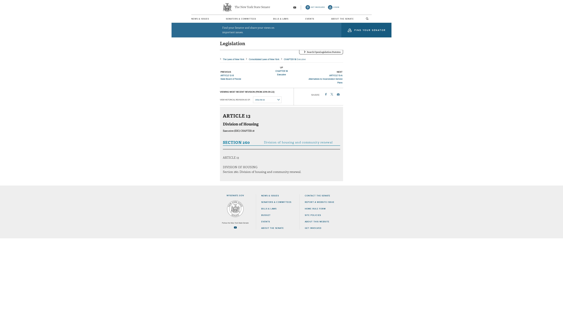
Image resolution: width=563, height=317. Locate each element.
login (336, 7)
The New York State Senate (252, 7)
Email (338, 94)
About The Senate (342, 19)
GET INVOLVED (313, 228)
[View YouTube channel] (294, 7)
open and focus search (367, 19)
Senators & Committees (241, 19)
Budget (266, 215)
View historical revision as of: (235, 100)
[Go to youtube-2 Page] (235, 227)
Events (309, 19)
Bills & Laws (281, 19)
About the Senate (272, 228)
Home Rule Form (315, 209)
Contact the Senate (317, 196)
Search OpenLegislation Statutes (324, 52)
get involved (318, 7)
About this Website (317, 222)
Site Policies (313, 215)
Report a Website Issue (319, 202)
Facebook (325, 94)
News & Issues (200, 19)
